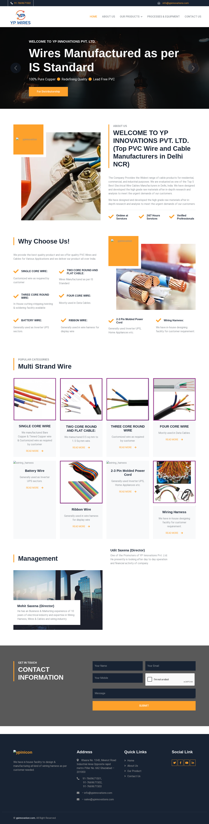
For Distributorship (48, 98)
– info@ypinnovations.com (97, 792)
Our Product (134, 771)
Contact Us (193, 16)
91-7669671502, (92, 782)
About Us (108, 16)
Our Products (129, 16)
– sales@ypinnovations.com (98, 799)
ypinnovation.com (25, 817)
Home (93, 16)
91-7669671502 (22, 3)
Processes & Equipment (163, 16)
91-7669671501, (92, 778)
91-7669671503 (92, 786)
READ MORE (32, 451)
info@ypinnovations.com (176, 3)
